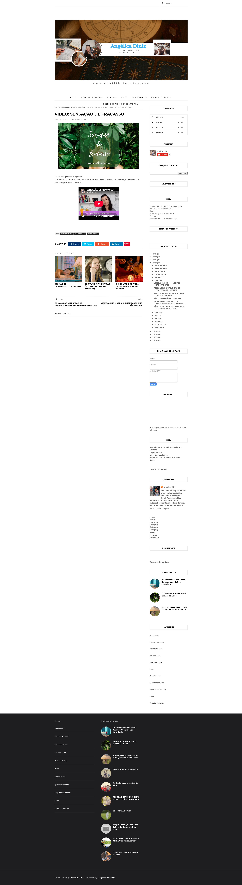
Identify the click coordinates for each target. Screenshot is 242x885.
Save (127, 243)
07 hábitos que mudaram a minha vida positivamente (126, 839)
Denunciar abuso (158, 469)
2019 (155, 331)
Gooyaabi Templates (106, 877)
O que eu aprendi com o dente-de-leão (174, 594)
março (158, 321)
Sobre (124, 97)
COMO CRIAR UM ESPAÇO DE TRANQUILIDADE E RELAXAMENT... (170, 302)
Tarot (152, 696)
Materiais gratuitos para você (162, 213)
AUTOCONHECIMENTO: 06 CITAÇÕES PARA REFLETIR (174, 608)
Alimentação (154, 635)
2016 (155, 340)
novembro (159, 268)
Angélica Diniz (170, 487)
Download (154, 537)
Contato (112, 97)
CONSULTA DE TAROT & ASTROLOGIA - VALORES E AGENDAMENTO (166, 207)
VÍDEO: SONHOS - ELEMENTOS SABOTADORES (167, 284)
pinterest (170, 127)
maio (157, 315)
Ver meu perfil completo (159, 508)
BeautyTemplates (77, 877)
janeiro (158, 327)
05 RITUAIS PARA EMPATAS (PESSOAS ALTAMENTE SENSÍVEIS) (97, 286)
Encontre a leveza (122, 811)
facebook (170, 117)
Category (154, 524)
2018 (155, 334)
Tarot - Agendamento (91, 97)
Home (72, 97)
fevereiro (159, 324)
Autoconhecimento (68, 107)
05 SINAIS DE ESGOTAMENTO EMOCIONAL (68, 285)
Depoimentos (140, 97)
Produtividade (155, 676)
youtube (170, 122)
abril (157, 318)
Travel (153, 520)
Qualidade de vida (84, 107)
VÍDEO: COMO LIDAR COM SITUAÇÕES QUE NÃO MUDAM (170, 294)
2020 (155, 263)
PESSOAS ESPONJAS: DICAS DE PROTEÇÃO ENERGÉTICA (167, 289)
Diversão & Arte (156, 662)
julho (157, 280)
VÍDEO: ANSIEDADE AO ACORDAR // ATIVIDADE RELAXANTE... (169, 307)
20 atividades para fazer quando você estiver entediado (173, 582)
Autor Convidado (156, 649)
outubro (158, 271)
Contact (153, 535)
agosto (158, 277)
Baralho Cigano (155, 655)
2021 (155, 260)
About (152, 532)
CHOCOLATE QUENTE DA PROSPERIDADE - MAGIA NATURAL (127, 286)
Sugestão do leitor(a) (158, 689)
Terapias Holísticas (101, 107)
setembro (159, 274)
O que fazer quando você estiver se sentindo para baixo (126, 827)
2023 (155, 254)
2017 (155, 337)
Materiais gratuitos (161, 97)
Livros (152, 669)
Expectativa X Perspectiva (125, 769)
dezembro (159, 265)
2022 (155, 256)
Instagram (170, 133)
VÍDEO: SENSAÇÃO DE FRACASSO (168, 298)
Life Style (154, 522)
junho (157, 312)
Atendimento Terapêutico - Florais (165, 447)
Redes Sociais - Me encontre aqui (121, 104)
